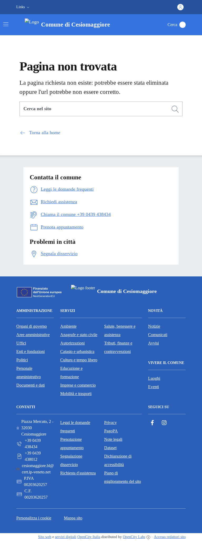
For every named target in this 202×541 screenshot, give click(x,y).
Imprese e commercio (78, 385)
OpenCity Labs (134, 537)
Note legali (113, 439)
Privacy (110, 422)
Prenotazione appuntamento (72, 443)
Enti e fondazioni (30, 351)
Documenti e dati (30, 385)
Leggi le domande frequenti (75, 426)
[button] (23, 7)
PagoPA (111, 431)
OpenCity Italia (88, 537)
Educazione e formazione (71, 372)
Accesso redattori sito (170, 537)
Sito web (44, 537)
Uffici (21, 343)
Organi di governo (31, 326)
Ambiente (68, 326)
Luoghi (154, 378)
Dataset (110, 448)
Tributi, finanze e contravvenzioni (118, 347)
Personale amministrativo (28, 372)
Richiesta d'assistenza (78, 473)
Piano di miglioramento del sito (122, 477)
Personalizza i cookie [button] (33, 518)
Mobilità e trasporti (76, 393)
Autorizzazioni (72, 343)
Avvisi (153, 343)
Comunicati (157, 334)
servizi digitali (65, 537)
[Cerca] (175, 109)
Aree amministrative (33, 334)
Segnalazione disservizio (71, 460)
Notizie (154, 326)
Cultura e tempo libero (78, 360)
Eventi (153, 387)
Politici (22, 360)
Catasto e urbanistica (77, 351)
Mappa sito (73, 518)
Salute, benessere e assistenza (119, 330)
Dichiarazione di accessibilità (118, 460)
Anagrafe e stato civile (78, 334)
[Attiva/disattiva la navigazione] (6, 24)
